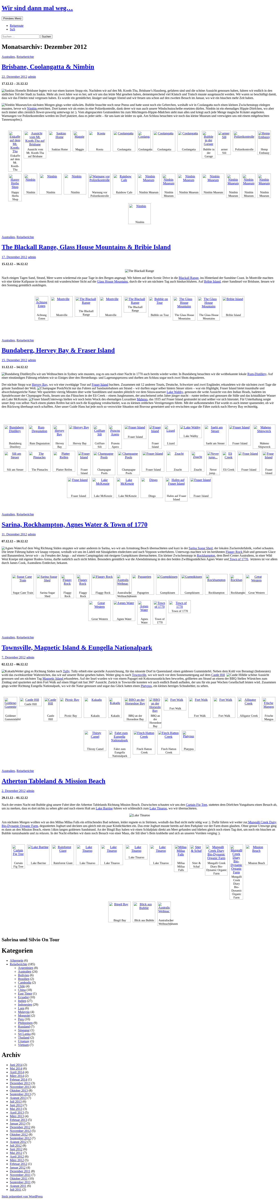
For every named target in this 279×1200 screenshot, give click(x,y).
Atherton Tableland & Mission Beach (53, 781)
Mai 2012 (16, 1153)
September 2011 (20, 1182)
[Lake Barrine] (38, 853)
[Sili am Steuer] (15, 459)
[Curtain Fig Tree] (18, 853)
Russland (24, 1026)
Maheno (142, 399)
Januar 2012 (18, 1167)
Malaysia (24, 1012)
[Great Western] (256, 582)
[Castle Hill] (30, 700)
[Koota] (99, 139)
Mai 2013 (16, 1109)
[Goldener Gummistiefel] (10, 705)
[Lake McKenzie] (103, 485)
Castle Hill (218, 675)
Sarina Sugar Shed (201, 548)
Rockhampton (206, 555)
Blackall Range (189, 278)
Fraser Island (100, 384)
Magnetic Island (53, 678)
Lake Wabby (175, 392)
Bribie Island (212, 281)
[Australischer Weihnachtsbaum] (122, 582)
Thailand (23, 1037)
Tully (66, 671)
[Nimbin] (30, 182)
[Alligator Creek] (248, 705)
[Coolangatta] (124, 139)
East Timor (25, 993)
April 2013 (17, 1112)
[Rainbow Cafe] (124, 182)
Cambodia (24, 982)
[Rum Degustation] (39, 433)
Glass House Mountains (112, 281)
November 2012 (20, 1131)
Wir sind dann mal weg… (37, 8)
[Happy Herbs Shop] (15, 182)
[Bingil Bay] (119, 910)
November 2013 (20, 1087)
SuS (12, 29)
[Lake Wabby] (190, 430)
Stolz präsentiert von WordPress (22, 1196)
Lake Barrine (104, 808)
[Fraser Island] (135, 430)
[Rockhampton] (216, 582)
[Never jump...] (213, 459)
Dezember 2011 (20, 1171)
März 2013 (17, 1116)
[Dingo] (152, 485)
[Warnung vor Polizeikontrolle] (99, 182)
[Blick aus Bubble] (144, 910)
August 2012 (18, 1142)
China (22, 990)
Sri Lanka (24, 1034)
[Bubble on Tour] (159, 305)
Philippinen (25, 1023)
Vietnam (23, 1045)
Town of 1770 (238, 559)
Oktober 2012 (19, 1134)
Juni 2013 (16, 1105)
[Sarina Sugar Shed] (47, 582)
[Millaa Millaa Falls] (180, 853)
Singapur (24, 1030)
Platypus (146, 686)
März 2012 (17, 1160)
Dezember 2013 (20, 1083)
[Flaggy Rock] (67, 582)
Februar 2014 (18, 1079)
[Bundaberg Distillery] (15, 433)
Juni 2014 (16, 1065)
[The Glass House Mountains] (184, 305)
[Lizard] (170, 433)
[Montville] (61, 305)
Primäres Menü (12, 18)
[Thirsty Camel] (95, 738)
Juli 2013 (16, 1101)
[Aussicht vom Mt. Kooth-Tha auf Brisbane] (35, 139)
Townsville (139, 675)
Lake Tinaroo (158, 808)
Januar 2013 (18, 1123)
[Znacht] (177, 459)
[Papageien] (143, 582)
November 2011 (20, 1175)
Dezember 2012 (20, 1127)
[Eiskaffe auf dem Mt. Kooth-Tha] (15, 142)
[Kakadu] (95, 705)
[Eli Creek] (228, 459)
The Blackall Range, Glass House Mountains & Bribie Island (86, 247)
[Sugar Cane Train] (22, 582)
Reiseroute (16, 25)
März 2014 (17, 1076)
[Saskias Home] (59, 139)
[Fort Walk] (175, 702)
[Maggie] (79, 139)
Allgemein (16, 960)
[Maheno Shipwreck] (264, 433)
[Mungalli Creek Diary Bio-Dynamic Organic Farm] (216, 853)
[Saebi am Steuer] (215, 433)
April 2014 (17, 1072)
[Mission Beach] (256, 853)
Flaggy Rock (234, 552)
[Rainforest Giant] (62, 853)
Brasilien (23, 979)
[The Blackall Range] (86, 303)
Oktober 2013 (19, 1090)
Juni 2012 (16, 1149)
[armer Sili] (224, 139)
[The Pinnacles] (39, 459)
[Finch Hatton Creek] (144, 738)
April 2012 (17, 1156)
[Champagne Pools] (104, 459)
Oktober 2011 (19, 1178)
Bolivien (23, 975)
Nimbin (32, 108)
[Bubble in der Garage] (208, 139)
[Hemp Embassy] (264, 139)
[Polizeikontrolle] (244, 139)
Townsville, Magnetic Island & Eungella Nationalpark (77, 647)
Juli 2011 (15, 1189)
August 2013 (18, 1098)
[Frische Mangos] (268, 705)
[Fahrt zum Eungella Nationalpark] (119, 738)
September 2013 (20, 1094)
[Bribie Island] (233, 305)
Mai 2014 (16, 1068)
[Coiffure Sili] (99, 433)
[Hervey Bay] (59, 433)
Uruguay (23, 1041)
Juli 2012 (16, 1145)
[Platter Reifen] (64, 459)
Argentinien (25, 968)
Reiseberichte (25, 56)
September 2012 (20, 1138)
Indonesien (25, 1004)
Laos (21, 1008)
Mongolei (24, 1015)
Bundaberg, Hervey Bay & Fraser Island (58, 350)
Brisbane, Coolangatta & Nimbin (48, 66)
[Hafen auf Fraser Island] (176, 485)
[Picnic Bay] (70, 705)
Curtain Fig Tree (196, 804)
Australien (8, 56)
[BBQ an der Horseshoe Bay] (135, 705)
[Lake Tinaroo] (87, 853)
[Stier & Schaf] (196, 853)
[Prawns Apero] (115, 433)
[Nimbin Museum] (148, 182)
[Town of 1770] (159, 609)
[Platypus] (188, 738)
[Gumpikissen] (167, 582)
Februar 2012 (18, 1164)
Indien (22, 1001)
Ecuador (23, 997)
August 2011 (18, 1186)
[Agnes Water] (124, 609)
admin (32, 76)
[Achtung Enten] (41, 305)
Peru (21, 1019)
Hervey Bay (39, 384)
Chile (21, 986)
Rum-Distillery (256, 374)
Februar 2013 (18, 1120)
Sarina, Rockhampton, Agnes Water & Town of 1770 (74, 524)
